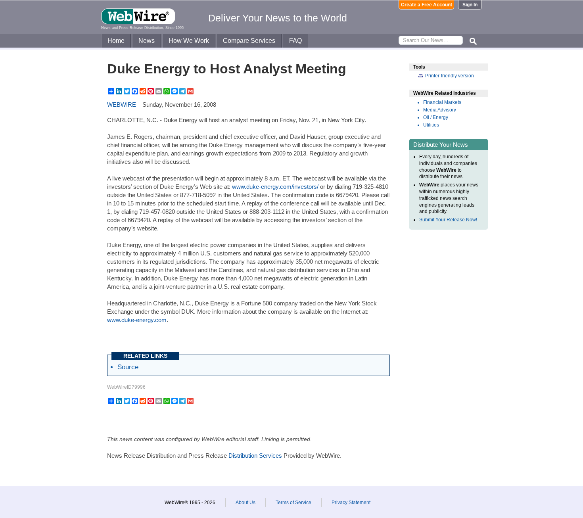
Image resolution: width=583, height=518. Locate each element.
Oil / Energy (435, 117)
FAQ (295, 40)
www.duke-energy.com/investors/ (275, 186)
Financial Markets (442, 102)
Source (127, 366)
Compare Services (249, 40)
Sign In (470, 5)
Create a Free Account (426, 5)
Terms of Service (293, 502)
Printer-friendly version (449, 76)
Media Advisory (439, 110)
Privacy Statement (351, 502)
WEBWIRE (121, 104)
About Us (245, 502)
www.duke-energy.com (137, 320)
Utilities (431, 125)
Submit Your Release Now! (448, 220)
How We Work (189, 40)
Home (116, 40)
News (146, 40)
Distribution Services (255, 455)
